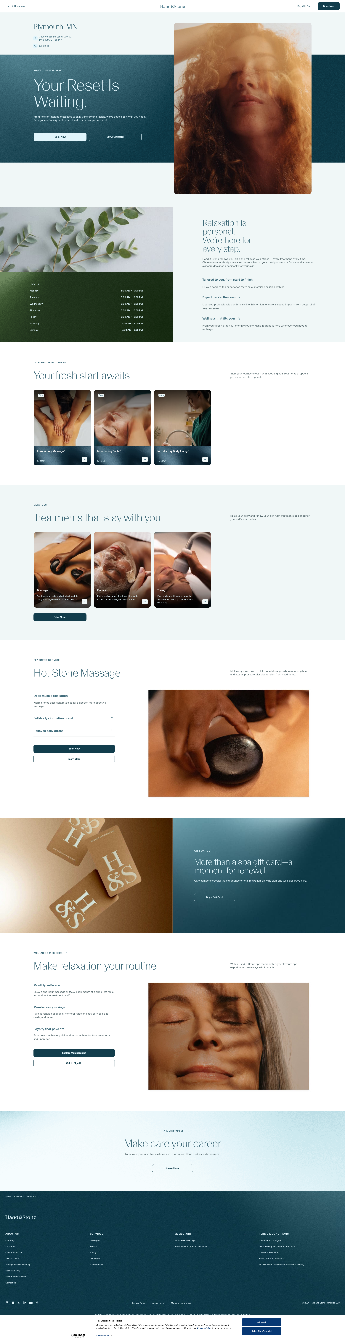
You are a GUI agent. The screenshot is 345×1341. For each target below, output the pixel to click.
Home (8, 1196)
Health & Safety (12, 1270)
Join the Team (12, 1258)
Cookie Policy (158, 1303)
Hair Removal (96, 1264)
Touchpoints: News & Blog (18, 1264)
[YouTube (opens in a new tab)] (31, 1302)
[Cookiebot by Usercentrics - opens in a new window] (78, 1336)
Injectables (95, 1258)
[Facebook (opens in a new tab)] (13, 1302)
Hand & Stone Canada (15, 1276)
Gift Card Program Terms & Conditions (277, 1246)
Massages (95, 1240)
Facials (93, 1246)
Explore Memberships (185, 1240)
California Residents (268, 1252)
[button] (74, 695)
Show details (102, 1336)
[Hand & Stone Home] (172, 6)
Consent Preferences (181, 1303)
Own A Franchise (13, 1252)
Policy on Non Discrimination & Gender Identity (281, 1264)
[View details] (84, 459)
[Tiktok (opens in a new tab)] (36, 1302)
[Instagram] (7, 1302)
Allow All (261, 1322)
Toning (93, 1252)
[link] (62, 427)
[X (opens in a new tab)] (19, 1302)
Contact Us (10, 1282)
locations (19, 1196)
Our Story (10, 1240)
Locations (10, 1246)
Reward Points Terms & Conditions (191, 1246)
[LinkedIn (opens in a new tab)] (25, 1302)
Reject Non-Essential (262, 1331)
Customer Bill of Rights (270, 1240)
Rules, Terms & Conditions (271, 1258)
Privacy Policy (138, 1303)
